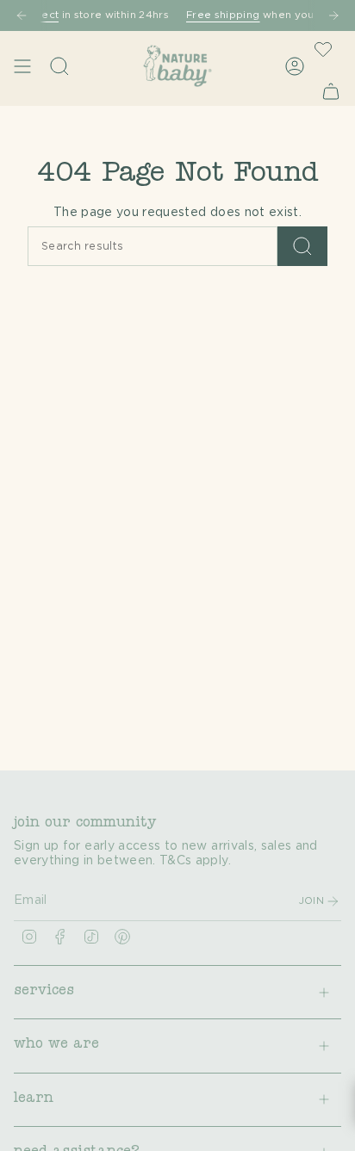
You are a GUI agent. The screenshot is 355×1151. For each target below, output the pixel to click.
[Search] (302, 246)
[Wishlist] (323, 49)
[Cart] (331, 91)
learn (33, 1099)
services (44, 992)
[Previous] (21, 15)
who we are (56, 1045)
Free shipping (216, 15)
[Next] (333, 15)
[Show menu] (22, 66)
